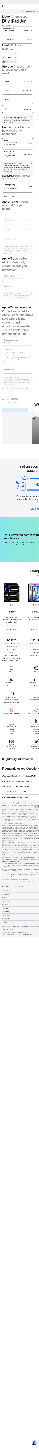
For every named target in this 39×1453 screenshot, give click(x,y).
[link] (34, 1442)
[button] (30, 117)
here (15, 840)
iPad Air (14, 886)
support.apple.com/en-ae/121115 (10, 861)
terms (3, 821)
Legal (24, 934)
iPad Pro (11, 611)
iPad (7, 886)
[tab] (17, 53)
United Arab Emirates (7, 929)
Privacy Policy (6, 934)
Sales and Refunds (16, 934)
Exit (17, 2)
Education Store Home (7, 2)
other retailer (27, 926)
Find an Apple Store (17, 926)
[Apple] (2, 886)
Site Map (29, 934)
